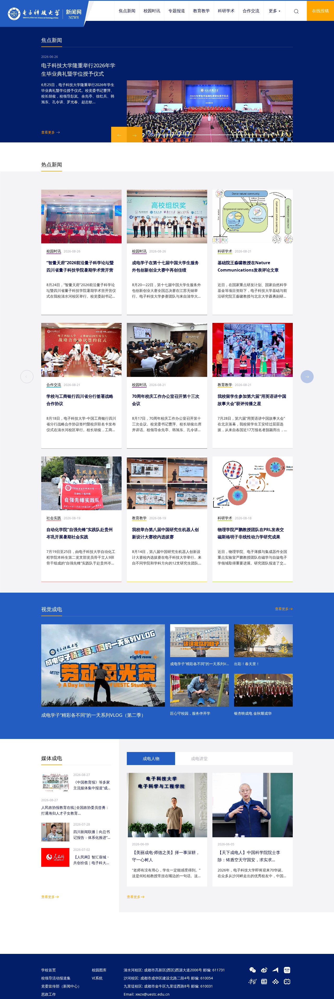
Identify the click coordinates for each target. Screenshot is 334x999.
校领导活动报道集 (55, 978)
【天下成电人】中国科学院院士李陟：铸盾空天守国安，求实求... (249, 856)
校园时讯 (152, 11)
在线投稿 (320, 11)
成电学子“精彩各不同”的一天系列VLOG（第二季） (93, 715)
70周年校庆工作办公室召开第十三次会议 (165, 399)
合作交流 (251, 11)
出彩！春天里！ (247, 663)
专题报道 (176, 11)
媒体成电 (51, 758)
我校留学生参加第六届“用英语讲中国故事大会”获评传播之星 (252, 399)
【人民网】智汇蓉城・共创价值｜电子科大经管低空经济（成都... (91, 860)
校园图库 (99, 969)
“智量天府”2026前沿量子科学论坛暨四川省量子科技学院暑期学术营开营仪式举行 (80, 267)
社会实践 (53, 517)
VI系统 (97, 978)
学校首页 (48, 969)
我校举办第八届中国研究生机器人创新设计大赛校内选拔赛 (165, 533)
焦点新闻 (127, 11)
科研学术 (226, 11)
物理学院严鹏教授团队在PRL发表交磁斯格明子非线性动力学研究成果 (251, 533)
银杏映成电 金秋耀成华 (253, 713)
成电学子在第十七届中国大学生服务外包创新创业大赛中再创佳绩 (165, 266)
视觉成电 (51, 609)
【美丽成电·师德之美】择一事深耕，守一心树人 (166, 856)
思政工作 (48, 994)
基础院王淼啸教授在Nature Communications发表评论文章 (248, 266)
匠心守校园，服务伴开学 (190, 713)
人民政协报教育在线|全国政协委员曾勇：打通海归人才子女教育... (75, 810)
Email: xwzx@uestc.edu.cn (147, 994)
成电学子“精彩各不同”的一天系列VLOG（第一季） (199, 663)
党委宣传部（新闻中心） (61, 986)
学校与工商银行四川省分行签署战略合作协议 (79, 399)
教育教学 (201, 11)
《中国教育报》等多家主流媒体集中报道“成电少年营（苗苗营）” (92, 785)
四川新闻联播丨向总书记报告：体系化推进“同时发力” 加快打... (92, 834)
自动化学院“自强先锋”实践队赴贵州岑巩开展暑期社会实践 (79, 533)
